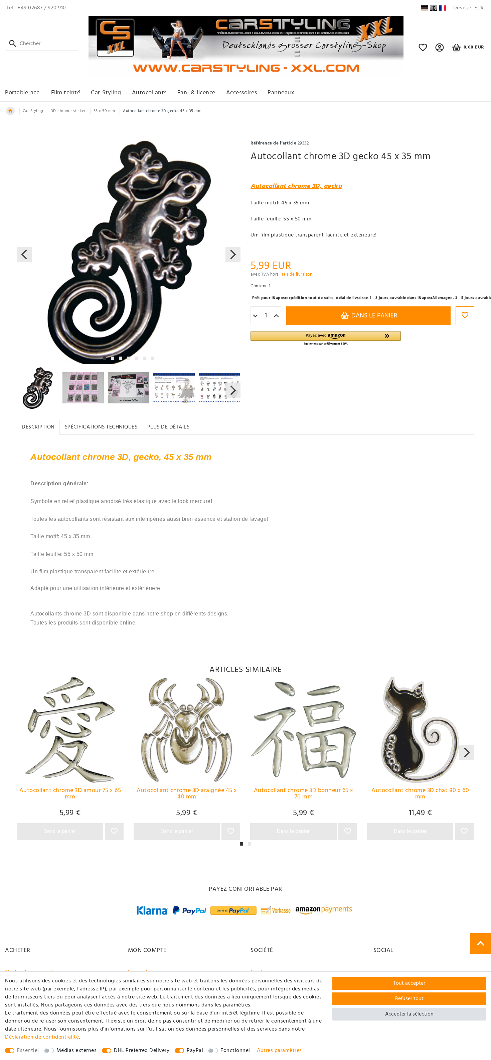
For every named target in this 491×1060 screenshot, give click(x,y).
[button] (439, 50)
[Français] (442, 8)
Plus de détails (168, 427)
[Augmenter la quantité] (276, 316)
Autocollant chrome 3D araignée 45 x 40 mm (187, 794)
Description (38, 427)
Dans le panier (373, 316)
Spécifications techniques (101, 427)
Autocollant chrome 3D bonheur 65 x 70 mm (303, 794)
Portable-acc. (22, 93)
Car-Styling (106, 93)
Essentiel (28, 1051)
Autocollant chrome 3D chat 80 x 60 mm (420, 794)
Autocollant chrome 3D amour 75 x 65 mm (70, 794)
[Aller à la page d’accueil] (10, 111)
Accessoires (241, 93)
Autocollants (149, 93)
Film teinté (65, 93)
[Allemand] (424, 8)
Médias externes (76, 1051)
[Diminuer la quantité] (255, 316)
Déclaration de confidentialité (42, 1037)
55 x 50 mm (104, 111)
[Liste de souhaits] (423, 50)
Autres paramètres (279, 1051)
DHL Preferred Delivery (141, 1051)
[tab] (38, 427)
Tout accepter (409, 983)
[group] (70, 729)
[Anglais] (433, 8)
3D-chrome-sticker (68, 111)
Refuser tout (409, 998)
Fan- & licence (196, 93)
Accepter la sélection (409, 1014)
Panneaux (281, 93)
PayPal (195, 1051)
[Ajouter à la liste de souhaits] (465, 315)
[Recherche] (12, 43)
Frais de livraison (296, 274)
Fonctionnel (235, 1051)
